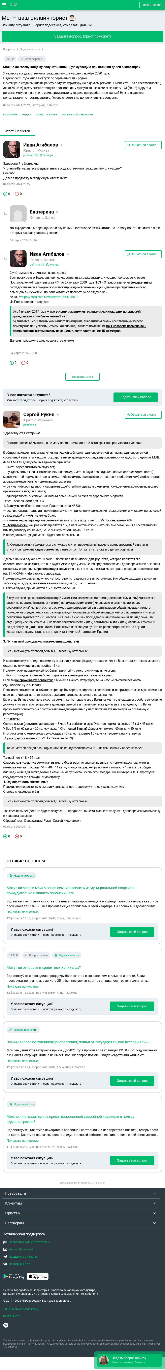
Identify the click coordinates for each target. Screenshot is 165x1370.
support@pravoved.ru (22, 1249)
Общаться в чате (143, 145)
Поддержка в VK (20, 1263)
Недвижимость (30, 49)
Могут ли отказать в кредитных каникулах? (44, 967)
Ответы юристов (17, 131)
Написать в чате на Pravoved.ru (29, 1242)
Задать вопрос (151, 4)
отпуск (26, 114)
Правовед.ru (15, 1193)
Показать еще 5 (82, 376)
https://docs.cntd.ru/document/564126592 (49, 297)
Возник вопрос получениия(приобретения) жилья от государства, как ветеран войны (78, 1042)
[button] (129, 1360)
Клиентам (13, 1203)
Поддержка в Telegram (23, 1256)
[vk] (5, 1325)
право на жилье (46, 114)
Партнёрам (14, 1223)
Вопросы (9, 49)
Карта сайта (11, 1316)
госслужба (10, 114)
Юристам (12, 1213)
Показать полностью (23, 912)
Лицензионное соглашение (21, 1309)
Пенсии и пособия (25, 1029)
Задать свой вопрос (136, 397)
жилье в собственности (77, 114)
